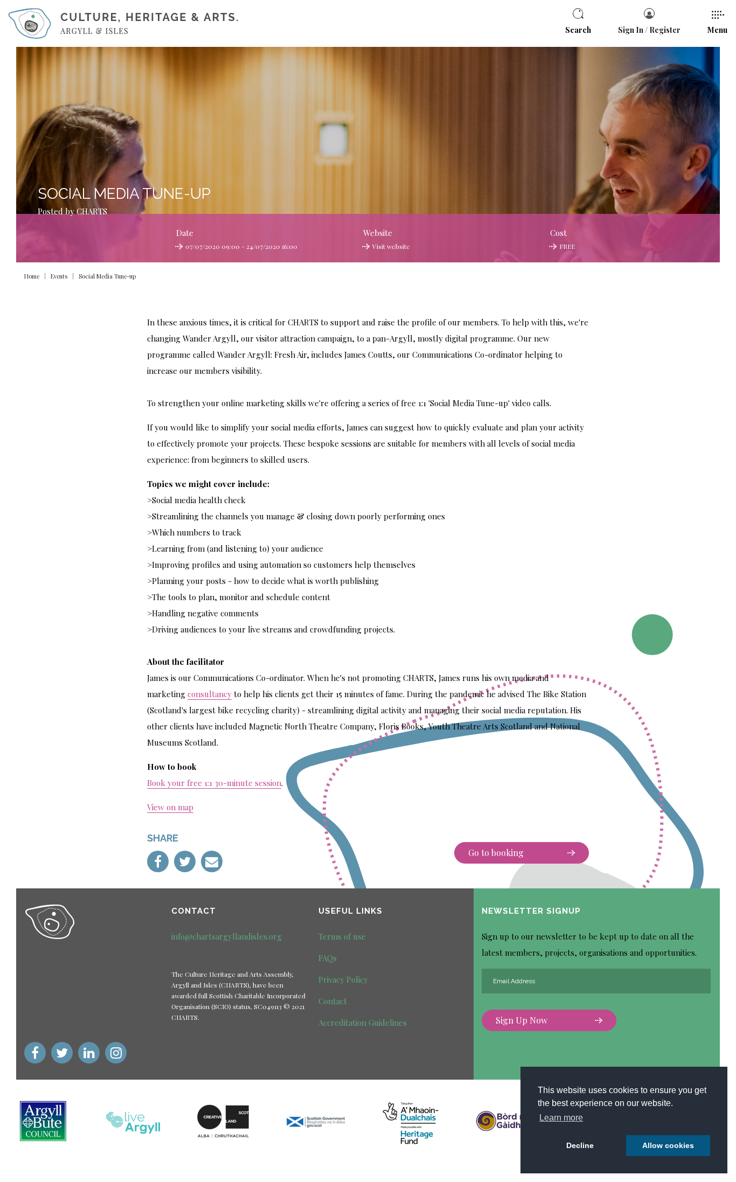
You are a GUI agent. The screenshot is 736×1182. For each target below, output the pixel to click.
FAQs (327, 957)
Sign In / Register (649, 30)
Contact (332, 1001)
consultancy (210, 694)
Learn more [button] (561, 1117)
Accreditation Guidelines (362, 1022)
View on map (170, 807)
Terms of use (342, 936)
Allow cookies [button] (668, 1145)
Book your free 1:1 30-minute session (214, 782)
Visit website (391, 246)
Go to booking (496, 852)
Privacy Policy (343, 979)
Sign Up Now (521, 1020)
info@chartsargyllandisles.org (226, 936)
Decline (580, 1145)
